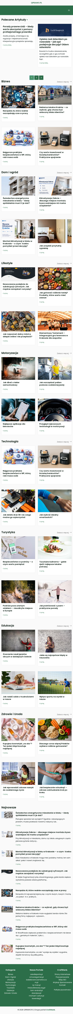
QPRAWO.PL (36, 2)
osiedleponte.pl (36, 974)
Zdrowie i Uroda (10, 993)
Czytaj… (5, 118)
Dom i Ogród (10, 977)
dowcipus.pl (36, 993)
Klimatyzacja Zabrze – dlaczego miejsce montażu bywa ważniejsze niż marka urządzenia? (52, 202)
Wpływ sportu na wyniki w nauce (51, 698)
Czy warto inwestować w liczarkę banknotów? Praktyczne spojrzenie (51, 155)
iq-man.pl (36, 985)
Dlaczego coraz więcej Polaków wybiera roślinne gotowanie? (54, 744)
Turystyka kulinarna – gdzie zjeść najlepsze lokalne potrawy (52, 564)
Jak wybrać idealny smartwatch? (48, 516)
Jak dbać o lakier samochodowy (11, 383)
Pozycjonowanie (62, 977)
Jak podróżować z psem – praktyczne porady (52, 607)
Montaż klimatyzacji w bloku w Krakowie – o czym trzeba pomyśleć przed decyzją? (17, 243)
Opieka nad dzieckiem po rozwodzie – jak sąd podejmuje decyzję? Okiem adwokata (54, 43)
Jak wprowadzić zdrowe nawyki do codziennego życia (18, 788)
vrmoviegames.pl (36, 977)
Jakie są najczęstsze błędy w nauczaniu (53, 656)
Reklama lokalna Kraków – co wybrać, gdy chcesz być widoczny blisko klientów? (53, 110)
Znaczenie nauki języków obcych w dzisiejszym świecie (17, 655)
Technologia (10, 985)
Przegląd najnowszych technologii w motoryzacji (51, 425)
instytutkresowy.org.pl (36, 988)
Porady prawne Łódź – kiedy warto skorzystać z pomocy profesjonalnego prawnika (18, 29)
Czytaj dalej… (7, 45)
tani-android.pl (36, 990)
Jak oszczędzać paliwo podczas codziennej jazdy (51, 383)
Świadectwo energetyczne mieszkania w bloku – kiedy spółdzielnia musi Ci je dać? (16, 200)
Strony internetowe (62, 974)
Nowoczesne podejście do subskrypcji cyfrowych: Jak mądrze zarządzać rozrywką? (17, 286)
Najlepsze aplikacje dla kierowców (14, 425)
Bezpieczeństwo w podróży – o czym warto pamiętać (18, 563)
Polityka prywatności (62, 990)
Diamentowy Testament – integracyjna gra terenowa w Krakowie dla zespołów (53, 335)
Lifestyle (10, 980)
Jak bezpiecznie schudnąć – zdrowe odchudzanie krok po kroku (53, 790)
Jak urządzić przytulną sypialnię (50, 247)
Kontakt (62, 985)
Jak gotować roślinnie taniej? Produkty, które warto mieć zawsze (53, 295)
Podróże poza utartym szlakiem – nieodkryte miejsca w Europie (18, 608)
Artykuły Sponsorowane (62, 982)
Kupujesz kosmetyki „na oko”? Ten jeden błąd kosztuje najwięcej (17, 746)
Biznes (10, 974)
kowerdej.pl (36, 998)
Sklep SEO (62, 980)
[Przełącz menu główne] (69, 10)
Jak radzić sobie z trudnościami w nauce (18, 698)
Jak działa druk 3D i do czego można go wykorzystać (17, 516)
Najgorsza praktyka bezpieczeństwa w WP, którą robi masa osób (17, 155)
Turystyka (11, 988)
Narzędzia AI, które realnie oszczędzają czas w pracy (15, 112)
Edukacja (10, 990)
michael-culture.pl (36, 996)
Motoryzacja (11, 982)
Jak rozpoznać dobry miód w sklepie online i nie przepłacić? (17, 335)
